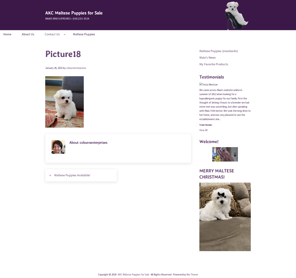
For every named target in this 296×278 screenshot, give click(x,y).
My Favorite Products (213, 64)
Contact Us (52, 34)
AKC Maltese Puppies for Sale (74, 12)
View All (203, 130)
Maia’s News (207, 57)
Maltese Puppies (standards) (218, 51)
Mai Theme (192, 274)
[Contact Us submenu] (65, 34)
